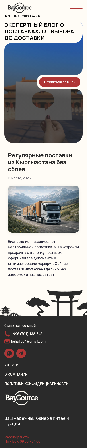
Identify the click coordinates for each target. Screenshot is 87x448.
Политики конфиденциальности (36, 384)
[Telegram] (21, 353)
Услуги (11, 365)
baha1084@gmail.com (28, 341)
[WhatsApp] (9, 353)
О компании (16, 374)
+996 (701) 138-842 (27, 334)
